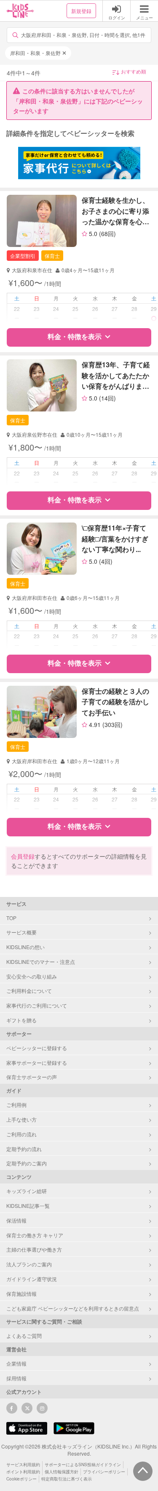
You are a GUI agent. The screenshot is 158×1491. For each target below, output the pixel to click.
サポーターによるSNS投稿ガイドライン (83, 1464)
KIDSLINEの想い (25, 946)
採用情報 (16, 1378)
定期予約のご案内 (26, 1163)
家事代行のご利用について (36, 1005)
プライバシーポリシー (104, 1472)
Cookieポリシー (21, 1479)
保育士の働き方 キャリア (34, 1235)
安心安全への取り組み (31, 976)
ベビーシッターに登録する (36, 1047)
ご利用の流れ (21, 1134)
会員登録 (23, 856)
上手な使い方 (21, 1119)
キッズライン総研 (26, 1190)
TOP (11, 917)
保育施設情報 (21, 1293)
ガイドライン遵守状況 (31, 1278)
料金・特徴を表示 (75, 336)
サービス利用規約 (23, 1464)
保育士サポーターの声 (31, 1076)
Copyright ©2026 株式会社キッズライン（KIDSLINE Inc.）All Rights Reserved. (79, 1450)
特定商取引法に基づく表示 (66, 1479)
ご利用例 (16, 1104)
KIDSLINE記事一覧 (28, 1205)
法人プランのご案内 (29, 1264)
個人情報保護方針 (61, 1472)
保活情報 (16, 1220)
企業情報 (16, 1363)
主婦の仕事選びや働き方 (34, 1249)
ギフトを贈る (21, 1020)
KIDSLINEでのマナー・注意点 (40, 961)
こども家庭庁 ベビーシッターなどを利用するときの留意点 (72, 1308)
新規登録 (81, 10)
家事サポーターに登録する (36, 1062)
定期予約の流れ (24, 1148)
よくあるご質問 (24, 1335)
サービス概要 (21, 932)
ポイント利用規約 (23, 1472)
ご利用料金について (29, 990)
